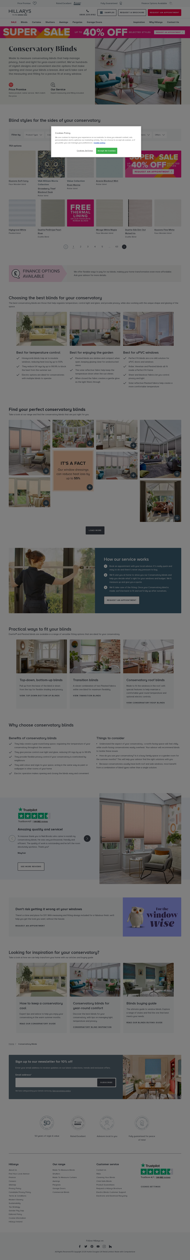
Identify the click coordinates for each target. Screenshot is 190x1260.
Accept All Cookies (107, 151)
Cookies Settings (85, 151)
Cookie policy (99, 143)
